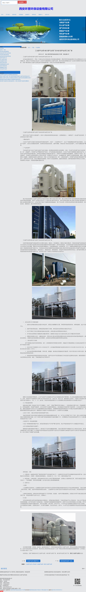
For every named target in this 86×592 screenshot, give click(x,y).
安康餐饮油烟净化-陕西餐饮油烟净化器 (8, 74)
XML (47, 589)
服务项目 (14, 14)
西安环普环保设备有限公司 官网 (18, 589)
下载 (33, 47)
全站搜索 (21, 2)
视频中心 (41, 14)
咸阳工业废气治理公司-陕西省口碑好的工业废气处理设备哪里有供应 (15, 77)
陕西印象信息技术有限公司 (36, 589)
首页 (2, 14)
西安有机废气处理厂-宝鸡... (67, 561)
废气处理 (35, 564)
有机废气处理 (40, 564)
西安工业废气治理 (48, 564)
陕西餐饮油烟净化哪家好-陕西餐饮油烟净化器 (10, 79)
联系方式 (47, 14)
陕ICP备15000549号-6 (57, 589)
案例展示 (27, 14)
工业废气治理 (29, 564)
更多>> (1, 71)
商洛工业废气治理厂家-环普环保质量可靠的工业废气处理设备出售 (15, 76)
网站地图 (44, 589)
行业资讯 (38, 47)
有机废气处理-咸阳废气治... (33, 561)
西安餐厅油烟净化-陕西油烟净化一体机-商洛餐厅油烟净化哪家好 (14, 81)
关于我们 (8, 14)
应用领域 (21, 14)
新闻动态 (34, 14)
